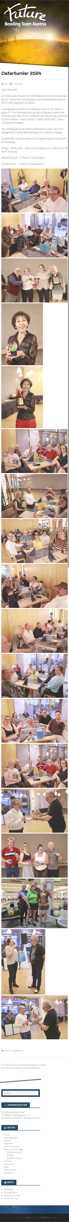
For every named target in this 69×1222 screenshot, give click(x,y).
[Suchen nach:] (20, 1093)
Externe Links (10, 1169)
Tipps (6, 1166)
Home (7, 1134)
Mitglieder (8, 1143)
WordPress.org (11, 1198)
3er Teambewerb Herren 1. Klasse (30, 1064)
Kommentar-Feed (12, 1195)
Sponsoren (9, 1164)
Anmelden (8, 1189)
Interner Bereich (11, 1146)
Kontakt (7, 1140)
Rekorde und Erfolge (13, 1149)
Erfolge (10, 1155)
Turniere (8, 1161)
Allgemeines (18, 1050)
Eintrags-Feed (10, 1192)
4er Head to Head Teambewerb (25, 1067)
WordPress (45, 1217)
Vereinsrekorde (14, 1152)
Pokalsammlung (14, 1158)
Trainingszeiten (11, 1137)
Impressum (9, 1172)
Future (25, 14)
